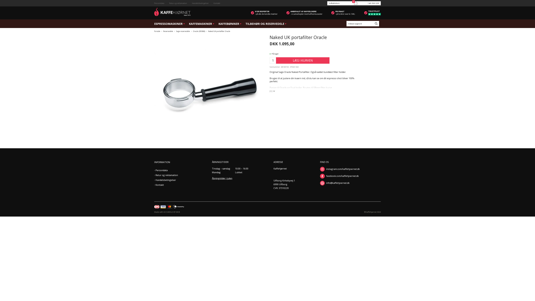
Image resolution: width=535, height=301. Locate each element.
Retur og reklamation (178, 3)
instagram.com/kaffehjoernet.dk (343, 169)
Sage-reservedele (183, 31)
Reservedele (168, 31)
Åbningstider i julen (222, 178)
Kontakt (217, 3)
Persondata (159, 3)
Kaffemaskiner (200, 24)
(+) (271, 91)
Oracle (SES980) (199, 31)
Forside (157, 31)
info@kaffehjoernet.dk (338, 183)
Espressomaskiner (168, 24)
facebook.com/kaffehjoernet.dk (342, 176)
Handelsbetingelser (200, 3)
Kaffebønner (228, 24)
